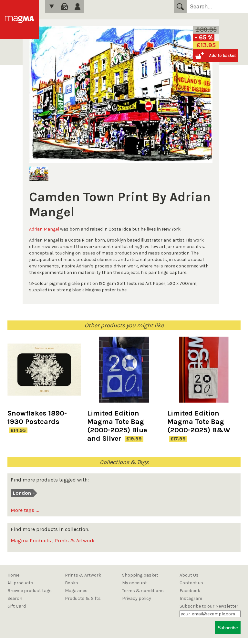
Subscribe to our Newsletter (209, 606)
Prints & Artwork (75, 540)
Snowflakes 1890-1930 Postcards (37, 417)
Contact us (191, 583)
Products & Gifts (83, 598)
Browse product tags (29, 590)
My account (134, 583)
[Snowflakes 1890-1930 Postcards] (44, 373)
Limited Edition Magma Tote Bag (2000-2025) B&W (198, 421)
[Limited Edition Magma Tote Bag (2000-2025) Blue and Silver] (123, 373)
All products (20, 583)
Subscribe (228, 627)
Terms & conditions (143, 590)
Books (71, 583)
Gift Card (16, 606)
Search (180, 6)
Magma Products (31, 540)
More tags (25, 510)
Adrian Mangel (44, 229)
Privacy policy (136, 598)
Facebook (190, 590)
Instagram (191, 598)
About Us (189, 575)
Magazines (76, 590)
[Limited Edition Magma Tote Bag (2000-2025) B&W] (204, 373)
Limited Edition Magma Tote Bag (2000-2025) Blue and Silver (117, 426)
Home (13, 575)
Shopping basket (140, 575)
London (22, 493)
